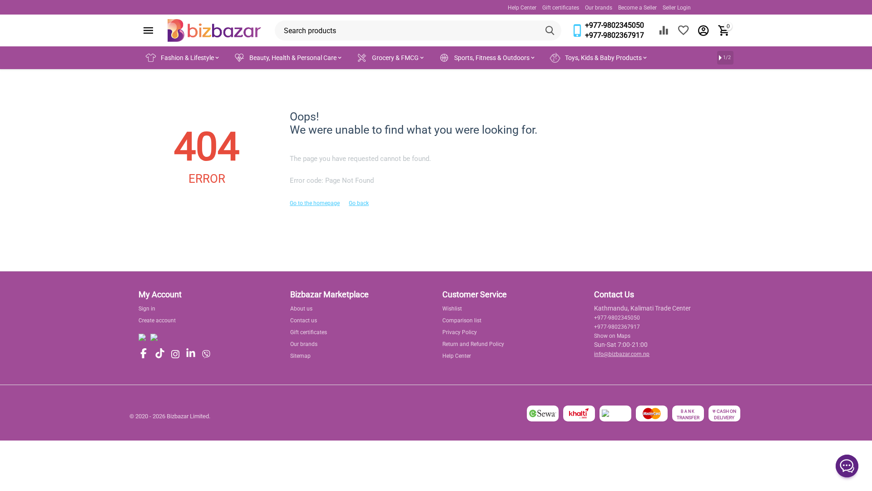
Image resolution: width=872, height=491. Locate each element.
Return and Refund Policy (473, 344)
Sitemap (300, 356)
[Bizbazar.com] (214, 30)
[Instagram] (175, 354)
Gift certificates (560, 8)
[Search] (551, 30)
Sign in (147, 309)
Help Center (522, 8)
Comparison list (461, 320)
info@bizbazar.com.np (621, 354)
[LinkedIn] (191, 354)
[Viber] (206, 354)
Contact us (303, 320)
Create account (157, 320)
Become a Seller (637, 8)
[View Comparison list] (663, 30)
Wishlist (452, 309)
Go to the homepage (315, 203)
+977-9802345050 (614, 25)
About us (301, 309)
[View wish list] (683, 30)
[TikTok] (160, 354)
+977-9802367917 (614, 35)
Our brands (598, 8)
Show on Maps (612, 336)
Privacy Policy (459, 332)
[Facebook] (144, 354)
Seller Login (677, 8)
